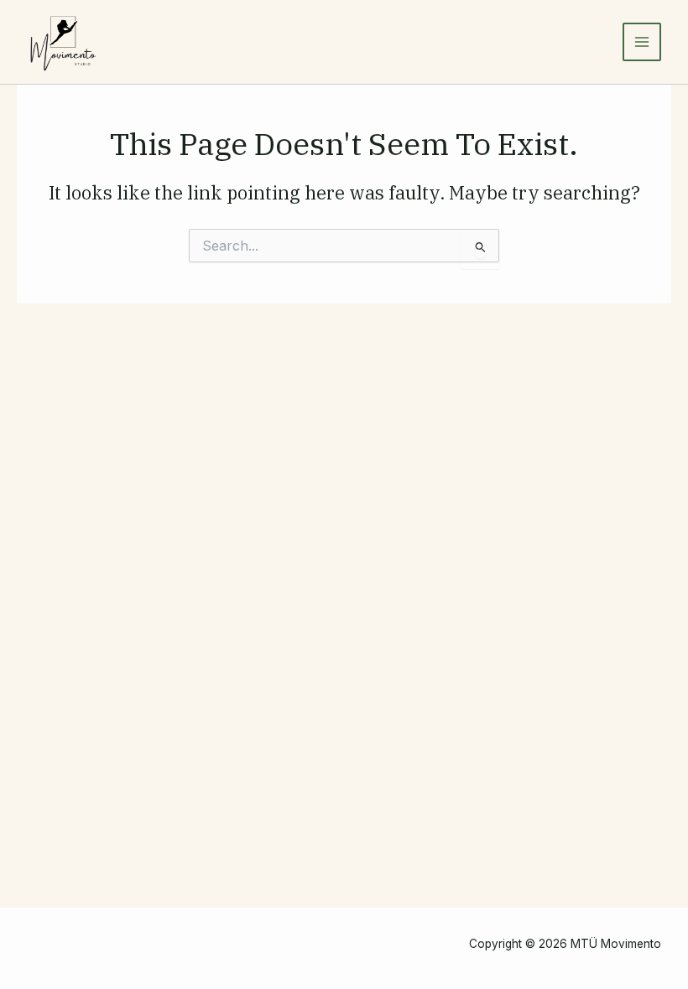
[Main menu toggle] (642, 42)
